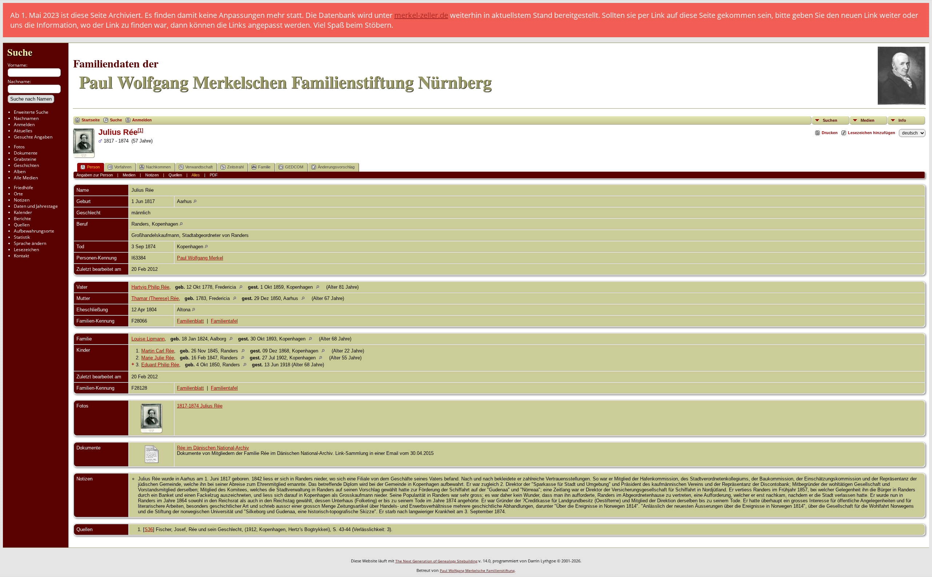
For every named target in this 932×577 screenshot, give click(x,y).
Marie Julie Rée (157, 357)
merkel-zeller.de (421, 15)
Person (93, 167)
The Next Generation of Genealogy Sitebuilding (436, 561)
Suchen (830, 120)
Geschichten (26, 165)
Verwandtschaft (199, 167)
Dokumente (25, 153)
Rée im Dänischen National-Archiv (213, 448)
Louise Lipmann (148, 339)
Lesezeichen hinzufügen (871, 132)
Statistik (22, 237)
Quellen (21, 225)
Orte (18, 194)
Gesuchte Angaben (33, 137)
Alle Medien (26, 178)
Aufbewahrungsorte (34, 231)
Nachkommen (158, 167)
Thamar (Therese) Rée (155, 298)
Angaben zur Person (94, 175)
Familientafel (224, 321)
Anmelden (24, 124)
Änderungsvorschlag (336, 167)
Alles (195, 175)
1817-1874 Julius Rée (199, 406)
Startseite (91, 120)
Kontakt (21, 256)
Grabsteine (25, 159)
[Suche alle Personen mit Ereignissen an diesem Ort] (195, 201)
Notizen (21, 200)
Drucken (830, 132)
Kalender (23, 212)
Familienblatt (190, 321)
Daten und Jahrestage (36, 206)
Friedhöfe (23, 187)
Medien (867, 120)
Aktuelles (23, 131)
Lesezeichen (26, 249)
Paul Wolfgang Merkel (200, 258)
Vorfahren (122, 167)
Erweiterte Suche (31, 112)
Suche (19, 52)
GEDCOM (294, 167)
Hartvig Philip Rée (150, 287)
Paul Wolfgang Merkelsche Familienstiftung (477, 570)
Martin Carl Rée (157, 351)
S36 (149, 529)
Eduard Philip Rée (160, 364)
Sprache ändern (30, 243)
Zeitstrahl (235, 167)
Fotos (19, 147)
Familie (264, 167)
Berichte (22, 218)
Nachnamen (26, 118)
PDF (214, 175)
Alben (19, 171)
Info (902, 120)
